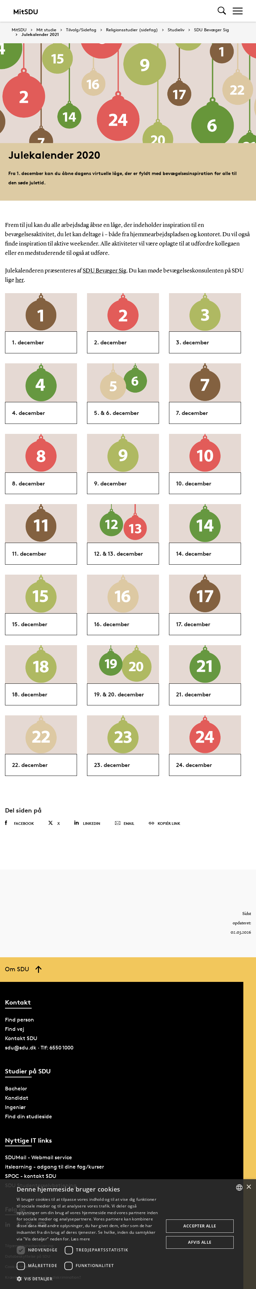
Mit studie (46, 30)
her (19, 280)
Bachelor (16, 1088)
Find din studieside (28, 1116)
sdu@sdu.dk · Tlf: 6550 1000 (39, 1047)
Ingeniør (15, 1107)
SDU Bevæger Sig (211, 30)
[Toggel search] (222, 11)
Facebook (24, 823)
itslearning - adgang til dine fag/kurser (54, 1167)
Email (129, 823)
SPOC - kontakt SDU (30, 1176)
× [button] (248, 1187)
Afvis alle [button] (199, 1242)
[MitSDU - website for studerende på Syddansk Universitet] (25, 10)
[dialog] (128, 1234)
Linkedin (91, 823)
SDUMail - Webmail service (38, 1157)
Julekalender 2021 (40, 34)
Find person (19, 1019)
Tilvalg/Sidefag (81, 30)
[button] (88, 1279)
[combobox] (239, 1187)
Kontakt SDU (21, 1038)
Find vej (14, 1029)
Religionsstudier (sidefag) (132, 30)
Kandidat (16, 1098)
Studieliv (176, 30)
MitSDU (19, 30)
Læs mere (80, 1239)
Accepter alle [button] (199, 1226)
